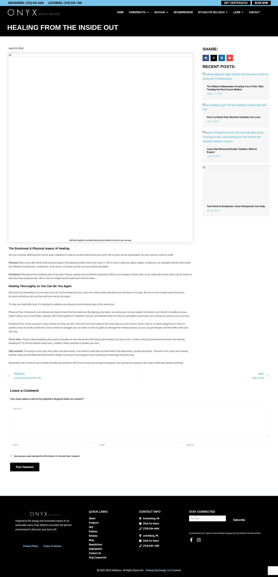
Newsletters (95, 544)
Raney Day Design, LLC (159, 570)
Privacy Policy (30, 546)
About (92, 518)
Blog (91, 540)
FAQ (91, 527)
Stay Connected (97, 557)
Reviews (93, 535)
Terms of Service (52, 546)
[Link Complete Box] (236, 86)
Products (94, 522)
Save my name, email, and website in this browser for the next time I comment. (47, 456)
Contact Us (95, 553)
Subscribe (239, 520)
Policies (93, 531)
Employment (95, 548)
